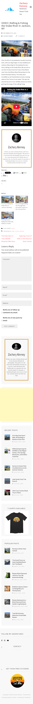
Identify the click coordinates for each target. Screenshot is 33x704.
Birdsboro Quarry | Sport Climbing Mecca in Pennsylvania (20, 588)
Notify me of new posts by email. (12, 319)
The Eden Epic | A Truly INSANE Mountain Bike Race (8, 238)
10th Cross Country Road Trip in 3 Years (20, 492)
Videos (13, 228)
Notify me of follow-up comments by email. (11, 311)
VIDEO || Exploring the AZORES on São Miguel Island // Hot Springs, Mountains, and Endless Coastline (19, 452)
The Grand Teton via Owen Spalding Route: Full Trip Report (19, 562)
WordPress (28, 697)
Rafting (22, 231)
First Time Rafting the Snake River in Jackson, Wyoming (7, 205)
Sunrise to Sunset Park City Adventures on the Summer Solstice (19, 468)
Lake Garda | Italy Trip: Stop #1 (19, 480)
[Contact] (17, 658)
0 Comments (21, 36)
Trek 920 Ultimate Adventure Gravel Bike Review (19, 615)
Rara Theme (13, 697)
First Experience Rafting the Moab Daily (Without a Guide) (7, 221)
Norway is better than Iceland (19, 550)
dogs (13, 231)
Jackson (17, 231)
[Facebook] (1, 640)
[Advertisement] (16, 404)
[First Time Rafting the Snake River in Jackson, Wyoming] (7, 199)
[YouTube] (8, 640)
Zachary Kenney (23, 4)
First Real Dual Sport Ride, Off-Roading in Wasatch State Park (18, 437)
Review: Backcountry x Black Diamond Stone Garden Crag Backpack (19, 602)
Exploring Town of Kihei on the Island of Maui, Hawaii (24, 238)
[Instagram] (4, 640)
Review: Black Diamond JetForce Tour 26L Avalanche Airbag (19, 575)
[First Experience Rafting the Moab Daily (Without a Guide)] (7, 215)
